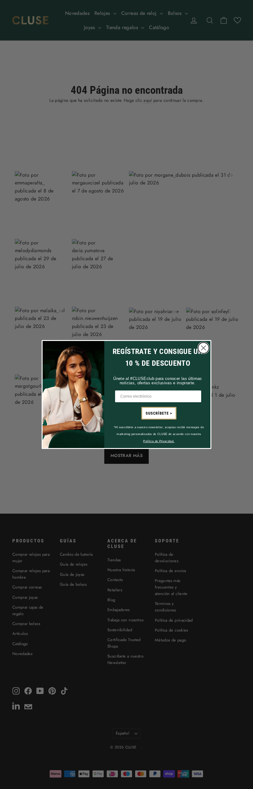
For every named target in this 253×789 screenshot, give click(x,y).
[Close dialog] (203, 348)
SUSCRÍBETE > (159, 413)
